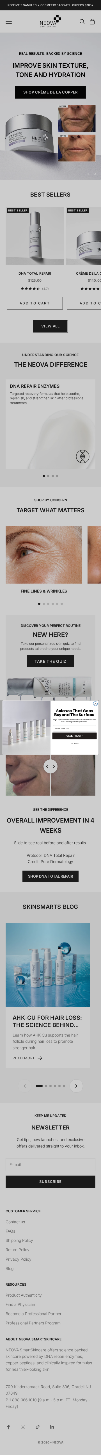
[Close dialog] (95, 703)
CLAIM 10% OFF (74, 735)
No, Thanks (74, 743)
